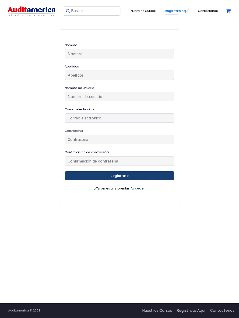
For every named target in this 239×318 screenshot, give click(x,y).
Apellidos (72, 66)
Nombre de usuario (79, 88)
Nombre (71, 45)
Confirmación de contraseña (87, 152)
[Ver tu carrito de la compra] (229, 11)
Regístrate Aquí (177, 11)
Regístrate (119, 175)
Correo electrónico (79, 109)
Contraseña (74, 131)
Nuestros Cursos (143, 11)
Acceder (137, 188)
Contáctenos (208, 11)
